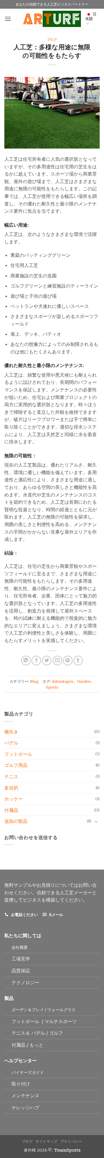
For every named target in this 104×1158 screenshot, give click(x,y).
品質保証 (21, 970)
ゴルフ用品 (15, 765)
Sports (52, 687)
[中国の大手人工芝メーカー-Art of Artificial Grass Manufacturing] (52, 19)
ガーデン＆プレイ (28, 1009)
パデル (11, 743)
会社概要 (20, 947)
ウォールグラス (61, 1009)
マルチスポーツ (61, 1021)
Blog (34, 681)
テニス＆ (21, 1033)
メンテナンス (25, 1096)
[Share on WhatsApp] (26, 660)
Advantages (62, 681)
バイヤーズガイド (28, 1072)
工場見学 (21, 959)
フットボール (18, 754)
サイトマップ (46, 1141)
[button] (7, 19)
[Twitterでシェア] (46, 660)
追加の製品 (15, 821)
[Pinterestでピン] (68, 660)
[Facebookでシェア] (36, 660)
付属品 (11, 810)
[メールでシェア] (57, 660)
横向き (11, 732)
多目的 (11, 788)
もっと (36, 1045)
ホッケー (13, 799)
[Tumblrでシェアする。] (78, 660)
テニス (11, 776)
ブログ (52, 39)
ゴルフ (56, 1033)
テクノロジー (25, 982)
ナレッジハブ (25, 1107)
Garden (84, 681)
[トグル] (96, 821)
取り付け (21, 1084)
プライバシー (71, 1141)
